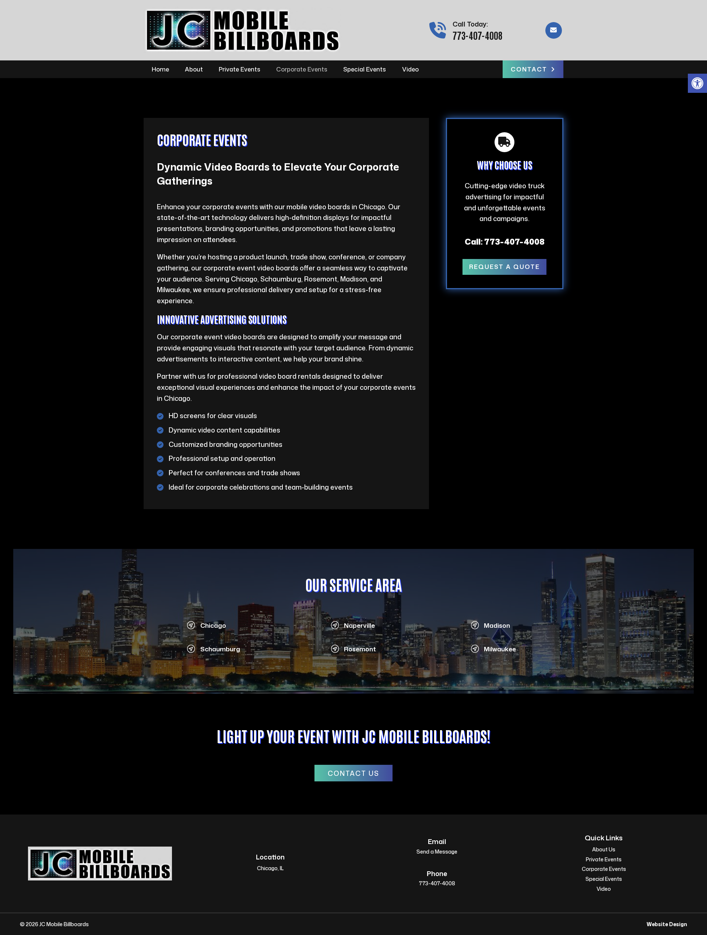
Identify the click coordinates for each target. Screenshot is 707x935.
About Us (603, 850)
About (194, 69)
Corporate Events (301, 69)
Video (410, 69)
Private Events (239, 69)
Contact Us (353, 773)
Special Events (364, 69)
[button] (697, 83)
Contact (529, 69)
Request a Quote (504, 266)
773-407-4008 (477, 35)
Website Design (667, 924)
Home (160, 69)
